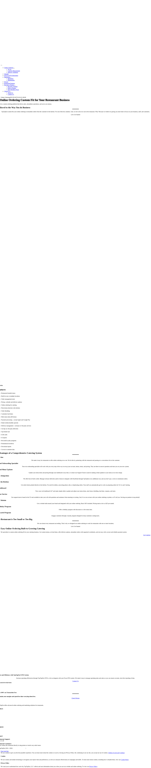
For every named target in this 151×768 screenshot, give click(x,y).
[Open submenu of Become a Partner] (14, 85)
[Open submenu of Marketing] (10, 77)
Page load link (5, 751)
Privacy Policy (30, 748)
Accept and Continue (119, 753)
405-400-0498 (8, 740)
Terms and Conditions (19, 748)
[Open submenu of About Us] (10, 91)
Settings (110, 753)
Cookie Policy (125, 759)
